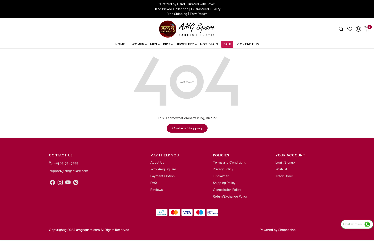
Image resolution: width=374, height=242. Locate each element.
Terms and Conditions (229, 162)
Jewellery (185, 44)
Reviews (156, 190)
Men (153, 44)
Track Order (284, 176)
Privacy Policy (223, 169)
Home (120, 44)
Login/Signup (285, 162)
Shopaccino (287, 230)
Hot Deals (209, 44)
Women (138, 44)
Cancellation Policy (227, 190)
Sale (227, 44)
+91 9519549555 (65, 164)
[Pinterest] (75, 182)
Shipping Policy (224, 183)
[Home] (187, 29)
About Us (157, 162)
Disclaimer (221, 176)
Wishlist (281, 169)
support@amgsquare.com (68, 171)
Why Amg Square (163, 169)
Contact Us (248, 44)
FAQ (153, 183)
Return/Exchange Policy (230, 196)
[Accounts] (358, 29)
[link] (341, 29)
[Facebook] (52, 182)
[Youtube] (67, 182)
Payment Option (162, 176)
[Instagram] (60, 182)
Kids (166, 44)
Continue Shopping (187, 128)
